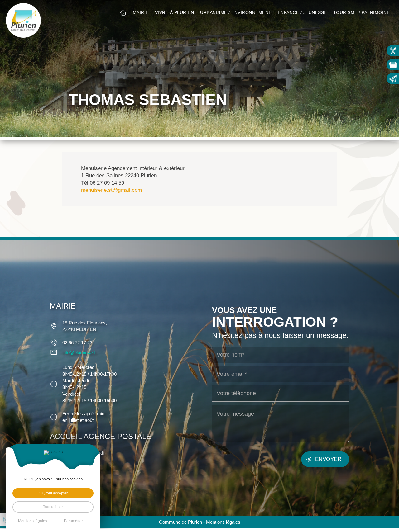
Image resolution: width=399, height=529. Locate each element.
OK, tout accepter (53, 493)
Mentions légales (223, 522)
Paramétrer (73, 521)
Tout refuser (53, 507)
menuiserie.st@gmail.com (111, 190)
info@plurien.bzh (79, 352)
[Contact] (393, 78)
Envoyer (328, 459)
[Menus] (393, 50)
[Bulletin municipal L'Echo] (393, 64)
